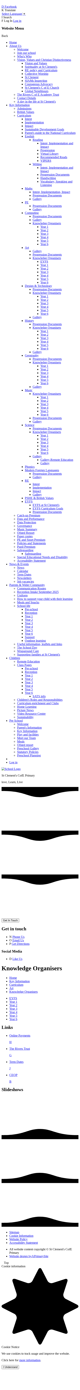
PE (27, 202)
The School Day (27, 647)
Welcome (23, 49)
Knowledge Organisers (47, 223)
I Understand (10, 1367)
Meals (20, 741)
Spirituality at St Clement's (41, 66)
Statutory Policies (27, 752)
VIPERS (45, 160)
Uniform (22, 595)
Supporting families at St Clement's (38, 654)
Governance (24, 525)
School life (23, 605)
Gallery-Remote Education (56, 459)
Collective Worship (36, 73)
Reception (31, 612)
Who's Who (24, 56)
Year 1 (44, 226)
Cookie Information (21, 1235)
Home (13, 42)
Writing (37, 164)
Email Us (18, 940)
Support (30, 637)
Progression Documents (55, 174)
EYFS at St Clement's (46, 505)
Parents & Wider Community (27, 585)
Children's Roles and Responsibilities (40, 699)
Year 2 (44, 230)
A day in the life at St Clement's (36, 101)
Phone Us (18, 936)
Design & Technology (38, 286)
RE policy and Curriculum (41, 70)
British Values (25, 112)
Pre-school (31, 609)
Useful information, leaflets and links (39, 644)
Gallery (37, 199)
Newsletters (24, 578)
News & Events (19, 564)
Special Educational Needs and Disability (42, 557)
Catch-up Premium (28, 515)
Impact (29, 126)
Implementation (34, 122)
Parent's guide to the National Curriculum (50, 132)
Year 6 (44, 244)
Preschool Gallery (28, 748)
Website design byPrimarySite (28, 1256)
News (20, 567)
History (29, 320)
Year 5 (44, 240)
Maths (28, 188)
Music (28, 390)
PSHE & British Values (39, 498)
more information (29, 1360)
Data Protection (26, 522)
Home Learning (27, 706)
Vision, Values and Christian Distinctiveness (44, 59)
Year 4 (44, 237)
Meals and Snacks (28, 602)
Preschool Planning (29, 755)
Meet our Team (26, 738)
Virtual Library (49, 153)
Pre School (16, 720)
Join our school (26, 52)
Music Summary (27, 529)
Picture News (25, 710)
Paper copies (25, 536)
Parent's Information (29, 727)
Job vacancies (25, 581)
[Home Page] (11, 769)
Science (29, 425)
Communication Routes (31, 588)
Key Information (19, 105)
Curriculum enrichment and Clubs (38, 703)
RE (27, 480)
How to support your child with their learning (45, 599)
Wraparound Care (28, 651)
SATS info (39, 696)
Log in (17, 20)
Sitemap (14, 1232)
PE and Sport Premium (31, 539)
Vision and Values (36, 63)
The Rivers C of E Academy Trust (38, 94)
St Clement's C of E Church (42, 87)
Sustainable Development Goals (44, 129)
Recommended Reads (53, 157)
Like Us (17, 958)
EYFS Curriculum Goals (48, 508)
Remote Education (28, 661)
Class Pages (24, 665)
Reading (38, 139)
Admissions (24, 108)
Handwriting (48, 178)
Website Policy (18, 1239)
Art (27, 247)
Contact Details (26, 98)
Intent (28, 119)
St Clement (31, 77)
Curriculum (24, 115)
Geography (32, 355)
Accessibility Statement (31, 560)
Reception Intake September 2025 (38, 592)
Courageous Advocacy (39, 84)
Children (14, 658)
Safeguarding (25, 550)
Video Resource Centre (31, 713)
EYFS (44, 261)
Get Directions (21, 943)
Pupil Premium (26, 546)
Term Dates (24, 574)
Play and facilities (28, 734)
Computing (32, 212)
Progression (47, 150)
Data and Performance (30, 519)
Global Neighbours (36, 91)
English (29, 136)
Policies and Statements (31, 543)
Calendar (22, 571)
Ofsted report (25, 745)
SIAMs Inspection (36, 80)
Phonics (30, 466)
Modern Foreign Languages (42, 470)
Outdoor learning (35, 640)
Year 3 (44, 233)
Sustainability (25, 717)
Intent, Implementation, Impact (51, 192)
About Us (15, 46)
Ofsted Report (25, 532)
